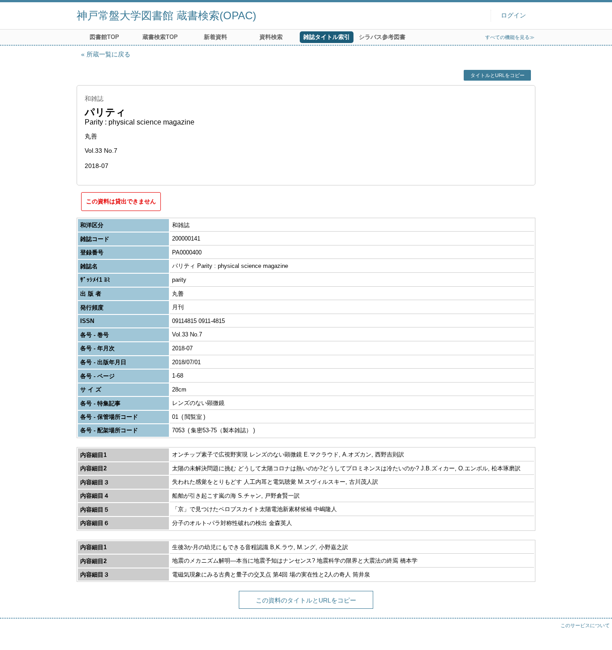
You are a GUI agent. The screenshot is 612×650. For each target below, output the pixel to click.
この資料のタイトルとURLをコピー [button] (306, 600)
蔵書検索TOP (160, 37)
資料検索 (271, 37)
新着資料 (215, 37)
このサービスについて (585, 625)
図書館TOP (104, 37)
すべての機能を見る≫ (509, 37)
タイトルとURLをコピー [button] (497, 75)
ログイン (513, 15)
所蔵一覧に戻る (108, 54)
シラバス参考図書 (382, 37)
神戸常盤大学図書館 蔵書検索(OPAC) (166, 15)
